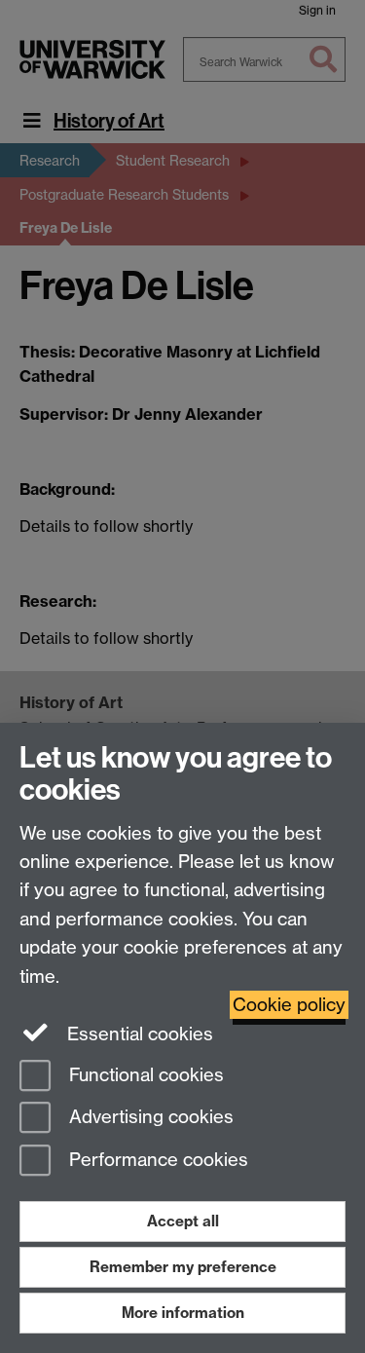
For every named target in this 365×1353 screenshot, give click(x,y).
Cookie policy (289, 1005)
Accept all (183, 1221)
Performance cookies (156, 1160)
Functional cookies (144, 1075)
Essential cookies (137, 1034)
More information (183, 1312)
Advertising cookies (149, 1118)
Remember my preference (183, 1267)
